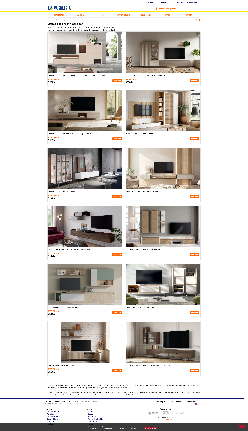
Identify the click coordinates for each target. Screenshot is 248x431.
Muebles (152, 3)
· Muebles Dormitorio (53, 411)
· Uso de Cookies (93, 421)
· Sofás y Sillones (52, 419)
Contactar (163, 3)
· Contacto (90, 414)
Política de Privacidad (79, 403)
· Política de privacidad (95, 419)
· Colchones (50, 421)
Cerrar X (242, 426)
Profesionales (193, 3)
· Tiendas (90, 411)
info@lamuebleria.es (166, 419)
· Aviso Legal (91, 416)
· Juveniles (50, 414)
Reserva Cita (177, 3)
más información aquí (150, 428)
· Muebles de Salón (53, 416)
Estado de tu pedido (168, 9)
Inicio (49, 20)
